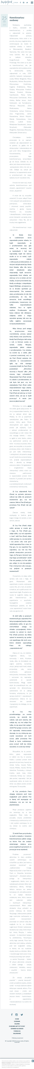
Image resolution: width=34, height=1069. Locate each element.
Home (17, 1019)
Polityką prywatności (6, 1062)
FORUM (16, 2)
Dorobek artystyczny (17, 1026)
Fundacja (17, 1031)
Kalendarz (17, 1033)
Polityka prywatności (17, 1038)
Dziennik (17, 1021)
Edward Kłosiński (17, 1028)
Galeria (17, 1024)
